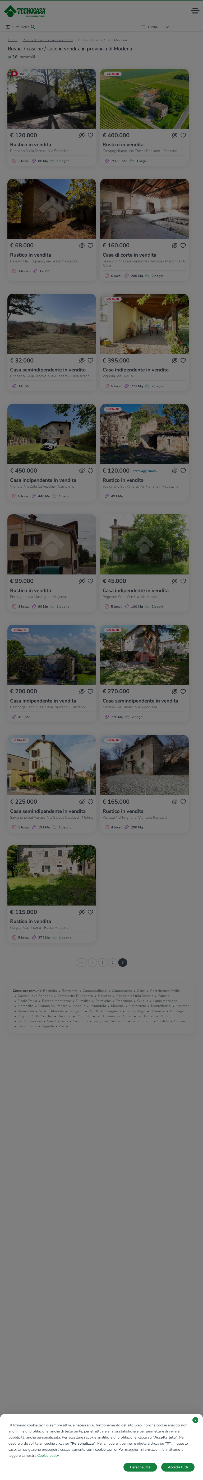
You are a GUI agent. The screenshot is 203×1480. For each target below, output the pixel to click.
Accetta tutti (178, 1467)
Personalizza (140, 1467)
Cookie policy (48, 1455)
